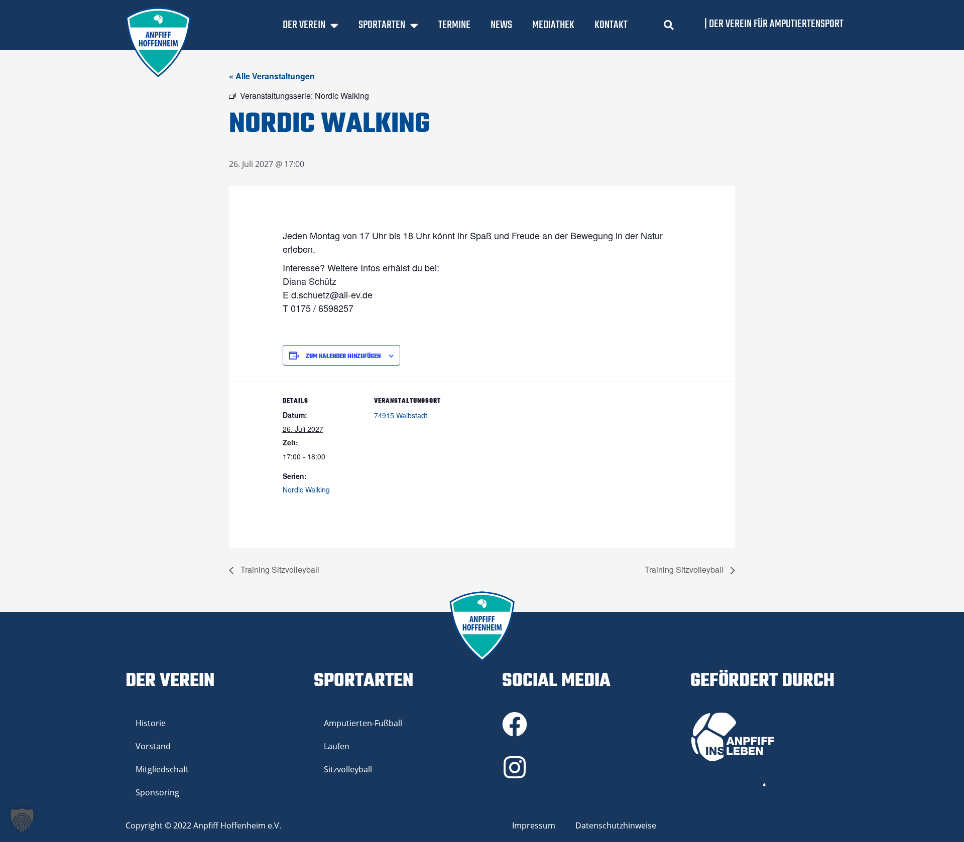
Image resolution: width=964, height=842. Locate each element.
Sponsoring (157, 792)
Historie (151, 723)
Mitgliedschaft (162, 769)
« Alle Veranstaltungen (272, 76)
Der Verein (304, 25)
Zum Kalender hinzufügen (343, 356)
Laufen (336, 746)
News (501, 25)
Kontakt (611, 25)
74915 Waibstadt (400, 415)
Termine (454, 25)
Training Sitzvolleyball (278, 569)
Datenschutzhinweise (615, 825)
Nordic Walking (306, 489)
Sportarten (381, 25)
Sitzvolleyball (348, 769)
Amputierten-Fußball (363, 723)
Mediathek (553, 25)
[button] (669, 25)
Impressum (533, 825)
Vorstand (153, 746)
